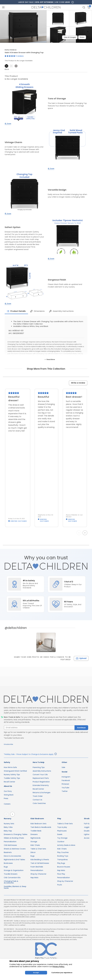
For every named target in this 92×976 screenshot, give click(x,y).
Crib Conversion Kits (12, 877)
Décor (33, 852)
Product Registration (41, 782)
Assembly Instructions (42, 771)
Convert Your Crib (40, 774)
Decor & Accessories (12, 856)
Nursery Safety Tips (12, 774)
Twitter (65, 791)
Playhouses (62, 831)
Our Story (8, 791)
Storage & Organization (13, 870)
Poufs (59, 885)
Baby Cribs (8, 827)
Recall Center (9, 782)
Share (82, 37)
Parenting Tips (39, 767)
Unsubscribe (8, 744)
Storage (34, 841)
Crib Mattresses (10, 845)
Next (85, 533)
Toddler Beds (36, 831)
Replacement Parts (41, 778)
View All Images (70, 37)
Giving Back (8, 795)
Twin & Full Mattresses (40, 863)
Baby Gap (8, 831)
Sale (63, 767)
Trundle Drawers (10, 874)
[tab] (16, 311)
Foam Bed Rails (37, 867)
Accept (36, 973)
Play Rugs (61, 863)
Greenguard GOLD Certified (15, 771)
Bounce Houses (63, 867)
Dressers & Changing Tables (15, 834)
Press (6, 798)
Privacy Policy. (58, 966)
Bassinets (8, 852)
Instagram (66, 777)
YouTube (65, 787)
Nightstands (35, 838)
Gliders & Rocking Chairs (14, 838)
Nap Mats (34, 877)
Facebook (66, 780)
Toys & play (62, 827)
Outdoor (60, 841)
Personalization (10, 841)
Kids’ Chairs (35, 845)
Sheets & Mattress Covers (15, 849)
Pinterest (65, 784)
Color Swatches (39, 803)
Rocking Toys (62, 856)
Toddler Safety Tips (12, 778)
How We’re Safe (10, 767)
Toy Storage (62, 838)
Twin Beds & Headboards (41, 827)
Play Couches (63, 852)
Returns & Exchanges (41, 792)
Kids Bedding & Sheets (40, 859)
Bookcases (8, 863)
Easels (59, 834)
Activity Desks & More (66, 845)
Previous (79, 533)
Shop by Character (38, 874)
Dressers (34, 834)
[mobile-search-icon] (83, 7)
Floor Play (61, 874)
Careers (7, 804)
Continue (81, 727)
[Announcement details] (55, 754)
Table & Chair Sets (38, 849)
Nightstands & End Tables (14, 859)
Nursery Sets (9, 823)
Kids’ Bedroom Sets (38, 823)
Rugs (6, 867)
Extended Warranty (41, 785)
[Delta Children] (46, 699)
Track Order (38, 796)
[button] (10, 56)
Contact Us (37, 800)
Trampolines (62, 859)
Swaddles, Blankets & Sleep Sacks (15, 887)
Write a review (78, 382)
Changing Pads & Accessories (11, 882)
